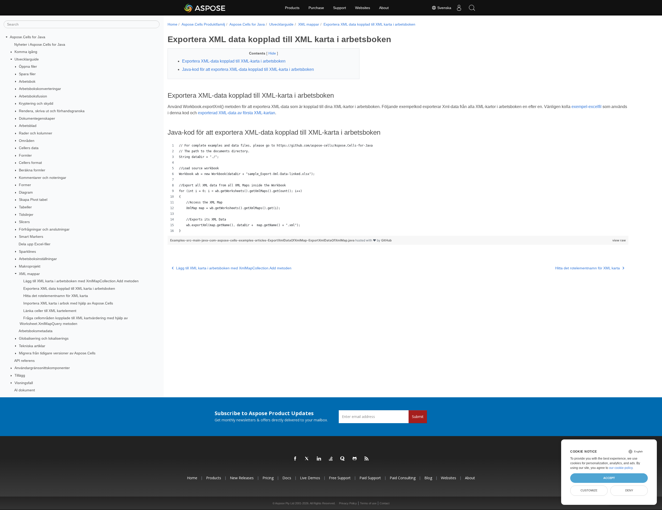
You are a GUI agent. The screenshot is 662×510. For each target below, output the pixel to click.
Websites (362, 8)
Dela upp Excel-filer (34, 244)
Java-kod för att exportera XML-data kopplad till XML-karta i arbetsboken (248, 69)
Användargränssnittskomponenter (42, 368)
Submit (418, 416)
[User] (459, 8)
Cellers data (29, 148)
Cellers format (30, 163)
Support (339, 8)
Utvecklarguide (26, 59)
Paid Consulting (403, 477)
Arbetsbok (27, 81)
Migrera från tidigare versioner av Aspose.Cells (57, 353)
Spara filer (27, 74)
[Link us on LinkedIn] (319, 458)
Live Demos (310, 477)
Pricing (268, 477)
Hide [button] (272, 53)
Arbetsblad (27, 126)
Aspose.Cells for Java (27, 37)
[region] (398, 188)
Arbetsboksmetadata (35, 331)
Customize (589, 490)
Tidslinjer (26, 214)
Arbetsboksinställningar (38, 259)
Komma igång (25, 52)
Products (292, 8)
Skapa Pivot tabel (33, 199)
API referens (24, 361)
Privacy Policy (348, 503)
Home (172, 24)
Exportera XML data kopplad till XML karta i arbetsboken (69, 288)
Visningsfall (23, 383)
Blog (428, 477)
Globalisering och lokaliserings (44, 338)
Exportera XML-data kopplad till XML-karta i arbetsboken (233, 61)
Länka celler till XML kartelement (49, 311)
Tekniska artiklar (32, 346)
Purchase (316, 8)
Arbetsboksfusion (33, 96)
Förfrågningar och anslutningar (44, 229)
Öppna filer (28, 66)
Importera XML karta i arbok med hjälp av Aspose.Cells (68, 303)
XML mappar (29, 274)
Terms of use (368, 503)
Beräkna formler (32, 170)
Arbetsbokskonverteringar (40, 89)
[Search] (471, 8)
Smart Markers (31, 236)
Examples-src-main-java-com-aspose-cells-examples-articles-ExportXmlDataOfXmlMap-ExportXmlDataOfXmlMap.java (262, 240)
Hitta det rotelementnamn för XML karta (55, 296)
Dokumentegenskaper (37, 118)
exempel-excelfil (586, 106)
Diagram (26, 192)
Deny (629, 490)
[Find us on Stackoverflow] (331, 458)
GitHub (386, 240)
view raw (619, 240)
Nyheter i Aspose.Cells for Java (39, 44)
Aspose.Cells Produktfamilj (203, 24)
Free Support (340, 477)
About (384, 8)
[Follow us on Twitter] (307, 458)
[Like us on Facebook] (295, 458)
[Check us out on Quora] (343, 458)
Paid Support (370, 477)
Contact (384, 503)
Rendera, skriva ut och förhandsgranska (52, 111)
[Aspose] (205, 7)
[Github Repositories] (354, 458)
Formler (25, 155)
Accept (609, 477)
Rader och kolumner (35, 133)
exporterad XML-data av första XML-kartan (236, 113)
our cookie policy (621, 468)
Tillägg (19, 375)
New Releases (242, 477)
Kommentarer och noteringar (42, 178)
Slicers (24, 222)
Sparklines (27, 251)
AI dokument (24, 390)
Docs (286, 477)
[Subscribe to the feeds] (366, 458)
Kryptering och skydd (36, 103)
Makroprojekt (29, 266)
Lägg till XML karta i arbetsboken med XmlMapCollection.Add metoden (81, 281)
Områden (26, 141)
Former (25, 185)
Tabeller (25, 207)
